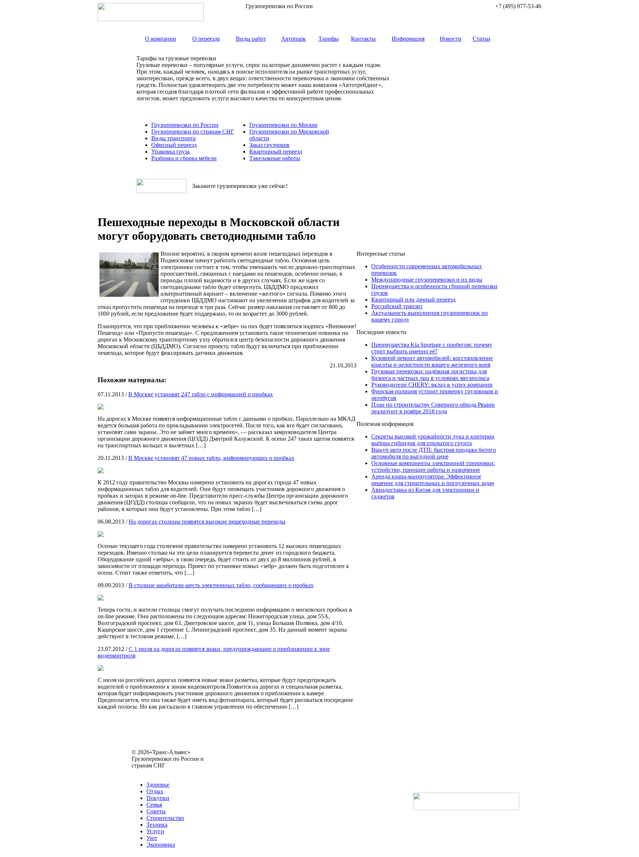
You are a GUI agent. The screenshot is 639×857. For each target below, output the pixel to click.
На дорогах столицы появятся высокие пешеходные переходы (207, 521)
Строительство (165, 818)
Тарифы (328, 39)
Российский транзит (397, 306)
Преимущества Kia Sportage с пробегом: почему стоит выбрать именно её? (431, 348)
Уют (151, 838)
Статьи (481, 39)
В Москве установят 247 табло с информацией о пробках (200, 394)
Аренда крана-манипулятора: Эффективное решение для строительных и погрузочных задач (432, 479)
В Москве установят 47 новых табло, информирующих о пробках (211, 458)
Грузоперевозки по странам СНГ (192, 131)
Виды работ (251, 39)
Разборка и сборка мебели (184, 158)
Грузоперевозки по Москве (283, 125)
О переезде (206, 39)
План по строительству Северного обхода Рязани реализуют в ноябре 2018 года (433, 407)
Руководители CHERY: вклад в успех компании (432, 385)
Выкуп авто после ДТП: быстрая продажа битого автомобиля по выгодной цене (433, 453)
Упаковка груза (170, 151)
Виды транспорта (173, 138)
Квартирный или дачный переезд (413, 299)
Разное (171, 772)
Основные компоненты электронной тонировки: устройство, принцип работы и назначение (433, 466)
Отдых (154, 791)
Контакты (363, 39)
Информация (408, 39)
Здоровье (157, 785)
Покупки (157, 798)
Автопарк (293, 39)
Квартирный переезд (275, 151)
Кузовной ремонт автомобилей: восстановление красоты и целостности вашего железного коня (432, 361)
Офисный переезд (174, 145)
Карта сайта (147, 772)
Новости (451, 39)
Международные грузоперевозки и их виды (426, 279)
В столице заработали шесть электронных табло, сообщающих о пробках (221, 585)
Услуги (155, 831)
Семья (154, 804)
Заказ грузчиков (269, 145)
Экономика (160, 844)
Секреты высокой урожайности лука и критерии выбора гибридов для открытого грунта (432, 439)
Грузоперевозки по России (185, 125)
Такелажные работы (274, 158)
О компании (160, 39)
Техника (157, 824)
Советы (156, 811)
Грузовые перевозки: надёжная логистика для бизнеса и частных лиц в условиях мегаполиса (430, 374)
